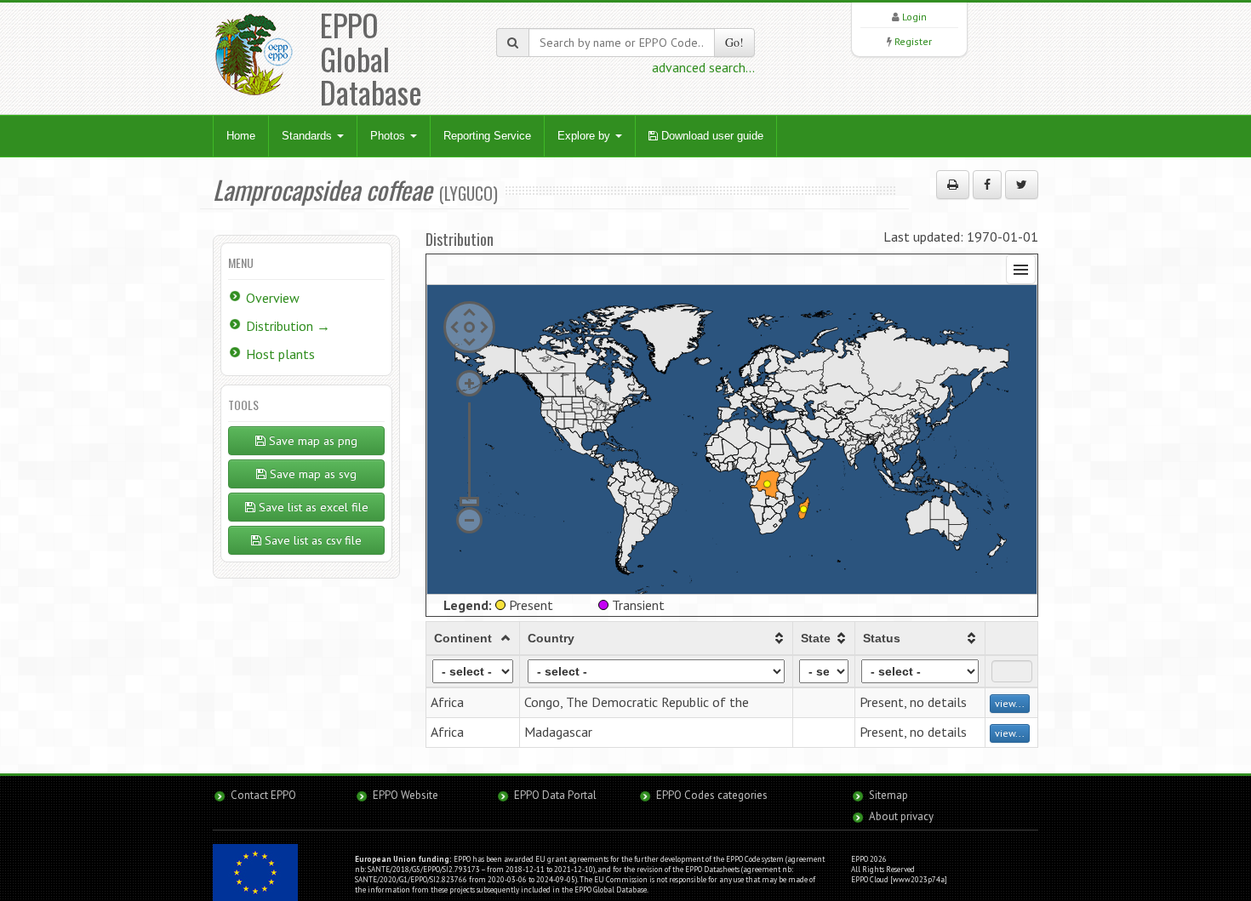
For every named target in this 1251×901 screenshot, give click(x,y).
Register (913, 41)
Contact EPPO (263, 795)
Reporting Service (487, 135)
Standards (308, 135)
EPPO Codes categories (712, 795)
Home (240, 135)
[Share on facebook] (987, 184)
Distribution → (288, 325)
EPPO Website (405, 795)
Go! (734, 42)
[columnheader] (473, 638)
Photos (389, 135)
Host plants (280, 353)
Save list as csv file (311, 540)
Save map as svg (311, 474)
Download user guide (710, 135)
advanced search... (703, 67)
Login (914, 16)
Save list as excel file (311, 507)
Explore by (585, 135)
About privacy (901, 816)
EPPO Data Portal (555, 795)
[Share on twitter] (1021, 184)
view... (1010, 703)
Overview (273, 297)
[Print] (952, 184)
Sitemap (888, 795)
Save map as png (311, 440)
